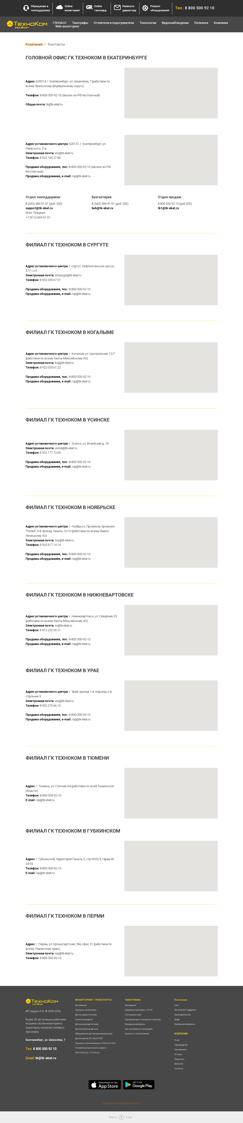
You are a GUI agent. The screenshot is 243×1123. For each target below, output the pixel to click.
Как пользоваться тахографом (139, 1029)
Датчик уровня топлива (86, 1015)
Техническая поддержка (185, 1010)
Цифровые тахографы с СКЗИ (138, 1010)
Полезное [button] (201, 23)
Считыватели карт (133, 1015)
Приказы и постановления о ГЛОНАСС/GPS (95, 1043)
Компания (34, 44)
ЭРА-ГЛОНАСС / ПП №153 (87, 1053)
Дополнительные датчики (86, 1029)
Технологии (148, 23)
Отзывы (178, 1054)
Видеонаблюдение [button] (175, 23)
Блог (176, 1005)
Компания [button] (221, 23)
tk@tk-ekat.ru (45, 1058)
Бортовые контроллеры (85, 1010)
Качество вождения (84, 1019)
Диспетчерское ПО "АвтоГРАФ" (89, 1038)
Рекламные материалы (184, 1024)
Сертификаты (180, 1049)
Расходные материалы (135, 1024)
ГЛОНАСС (59, 23)
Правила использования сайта (121, 1103)
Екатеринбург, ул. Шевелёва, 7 (45, 1039)
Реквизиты (179, 1059)
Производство (180, 1045)
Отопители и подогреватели (114, 23)
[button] (26, 8)
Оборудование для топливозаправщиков (93, 1033)
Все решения (81, 1005)
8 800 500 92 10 (44, 1049)
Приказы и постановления (137, 1033)
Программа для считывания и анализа (143, 1019)
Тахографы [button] (80, 23)
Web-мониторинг (67, 26)
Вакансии (178, 1064)
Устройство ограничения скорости (90, 1048)
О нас (177, 1040)
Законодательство (182, 1015)
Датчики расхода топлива (86, 1024)
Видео (177, 1019)
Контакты (178, 1068)
